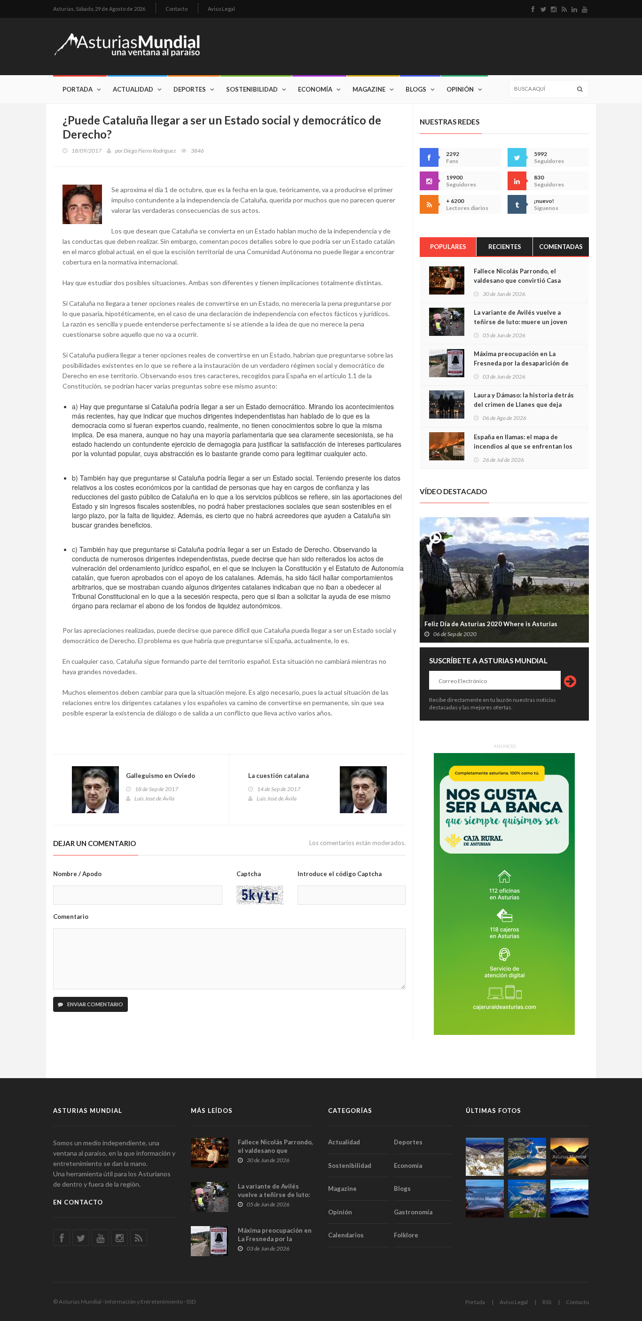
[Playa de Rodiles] (527, 1157)
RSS (546, 1301)
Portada (78, 89)
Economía (315, 89)
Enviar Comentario (94, 1004)
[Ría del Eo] (527, 1199)
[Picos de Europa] (569, 1199)
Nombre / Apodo (77, 874)
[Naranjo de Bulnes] (485, 1157)
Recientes (504, 246)
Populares (448, 246)
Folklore (406, 1235)
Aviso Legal (221, 9)
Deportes (189, 89)
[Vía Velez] (485, 1199)
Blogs (416, 89)
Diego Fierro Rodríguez (150, 150)
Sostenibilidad (252, 89)
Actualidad (133, 89)
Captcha (248, 874)
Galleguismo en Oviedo (160, 775)
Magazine (368, 89)
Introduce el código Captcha (340, 874)
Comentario (70, 916)
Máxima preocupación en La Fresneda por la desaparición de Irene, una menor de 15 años (521, 363)
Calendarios (346, 1235)
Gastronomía (413, 1212)
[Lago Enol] (569, 1157)
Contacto (176, 9)
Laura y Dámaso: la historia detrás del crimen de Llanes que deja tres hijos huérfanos (524, 404)
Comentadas (561, 246)
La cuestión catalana (278, 775)
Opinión (460, 89)
